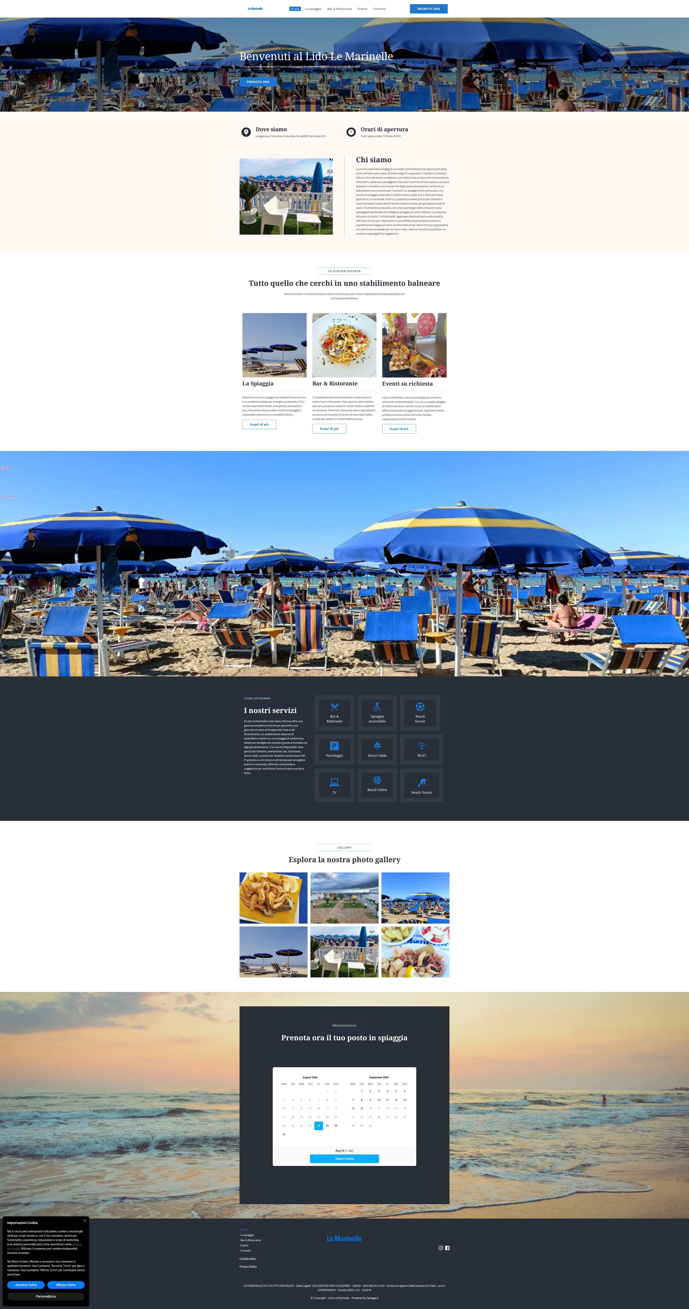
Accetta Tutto (26, 1285)
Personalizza (46, 1296)
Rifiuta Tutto (66, 1285)
